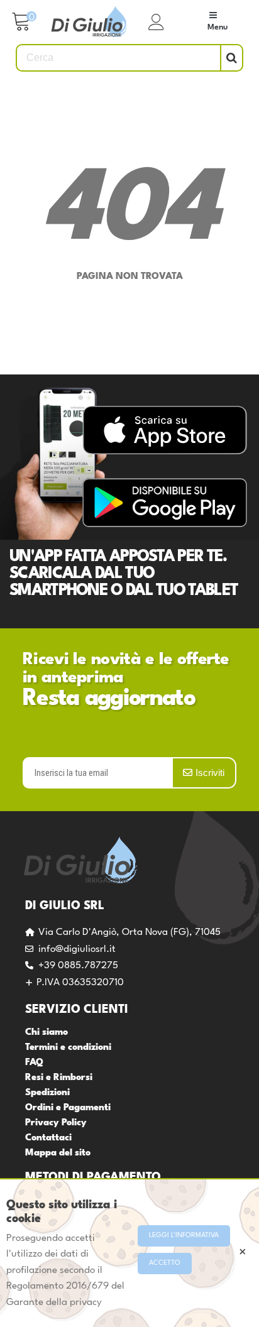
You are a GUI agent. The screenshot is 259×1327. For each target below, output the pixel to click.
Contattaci (48, 1138)
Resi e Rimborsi (58, 1078)
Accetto (164, 1263)
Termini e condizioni (68, 1047)
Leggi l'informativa (184, 1235)
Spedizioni (47, 1093)
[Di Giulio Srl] (89, 22)
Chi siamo (46, 1032)
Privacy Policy (56, 1123)
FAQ (34, 1063)
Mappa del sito (58, 1153)
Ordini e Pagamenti (68, 1108)
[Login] (156, 22)
